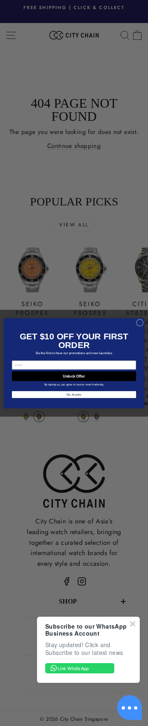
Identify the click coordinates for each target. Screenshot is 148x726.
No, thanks (74, 394)
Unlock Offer (74, 376)
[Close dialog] (139, 322)
